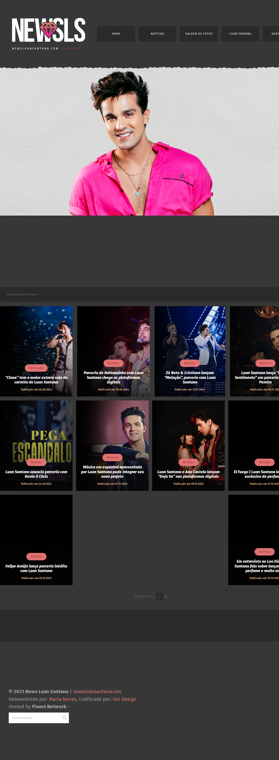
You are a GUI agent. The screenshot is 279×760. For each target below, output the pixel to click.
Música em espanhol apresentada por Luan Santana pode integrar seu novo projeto (112, 472)
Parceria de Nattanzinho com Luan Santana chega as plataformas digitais (113, 378)
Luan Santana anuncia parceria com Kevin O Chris (36, 474)
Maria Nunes (63, 699)
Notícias (157, 33)
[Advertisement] (139, 251)
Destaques (36, 368)
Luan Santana (240, 33)
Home (116, 33)
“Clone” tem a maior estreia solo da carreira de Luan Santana (36, 380)
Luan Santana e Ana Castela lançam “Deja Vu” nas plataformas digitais (188, 474)
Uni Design (124, 699)
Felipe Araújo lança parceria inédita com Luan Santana (36, 568)
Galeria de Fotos (199, 33)
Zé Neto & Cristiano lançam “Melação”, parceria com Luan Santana (190, 378)
